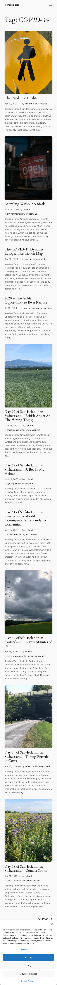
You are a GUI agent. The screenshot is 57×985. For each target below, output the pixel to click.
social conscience (43, 308)
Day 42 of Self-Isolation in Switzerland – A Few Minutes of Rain (28, 642)
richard (28, 103)
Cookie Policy (27, 981)
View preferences (28, 973)
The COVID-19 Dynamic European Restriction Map (24, 251)
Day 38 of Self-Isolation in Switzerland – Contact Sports (26, 869)
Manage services (28, 949)
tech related (41, 259)
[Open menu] (50, 5)
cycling (10, 483)
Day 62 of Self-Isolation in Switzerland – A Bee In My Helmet (24, 469)
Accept (28, 957)
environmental (19, 656)
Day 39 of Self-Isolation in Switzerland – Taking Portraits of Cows (27, 757)
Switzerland (31, 213)
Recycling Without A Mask (25, 204)
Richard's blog (12, 4)
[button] (52, 923)
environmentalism (15, 213)
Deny (28, 965)
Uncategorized (33, 430)
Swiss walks (41, 103)
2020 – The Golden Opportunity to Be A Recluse (26, 300)
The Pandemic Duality (21, 98)
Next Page (44, 918)
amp (9, 656)
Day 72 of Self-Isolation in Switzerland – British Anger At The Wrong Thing (27, 416)
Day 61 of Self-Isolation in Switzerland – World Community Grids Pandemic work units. (26, 518)
